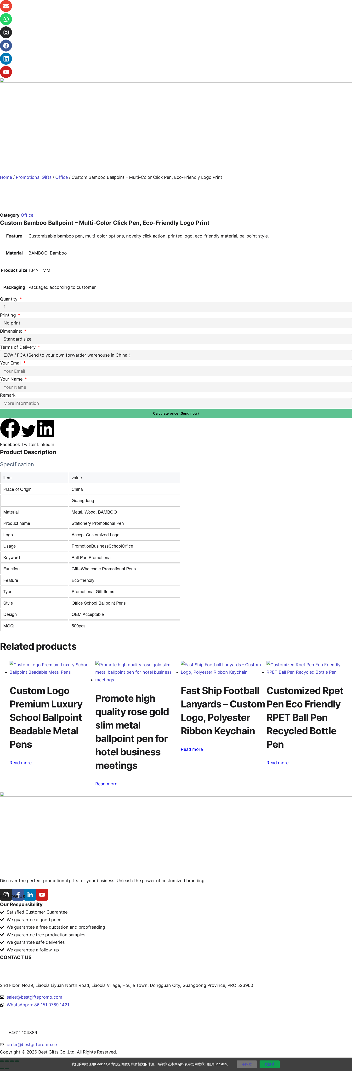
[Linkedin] (6, 59)
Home (6, 177)
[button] (10, 433)
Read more (21, 762)
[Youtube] (6, 72)
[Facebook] (6, 46)
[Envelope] (6, 6)
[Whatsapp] (6, 19)
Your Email (11, 362)
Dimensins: (11, 331)
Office (61, 177)
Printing (8, 315)
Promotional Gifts (33, 177)
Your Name (12, 379)
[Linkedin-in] (30, 895)
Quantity (9, 298)
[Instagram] (6, 32)
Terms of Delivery (18, 347)
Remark (8, 395)
